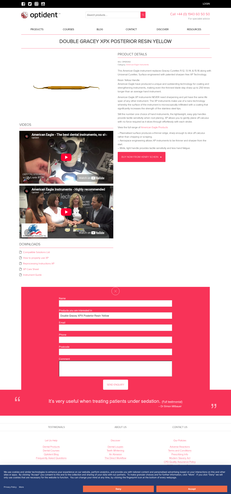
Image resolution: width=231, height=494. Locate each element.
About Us (120, 427)
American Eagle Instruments (137, 65)
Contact (131, 29)
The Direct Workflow (115, 458)
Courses (68, 29)
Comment (64, 359)
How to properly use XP (36, 258)
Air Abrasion (115, 454)
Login (206, 3)
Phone (62, 334)
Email (62, 322)
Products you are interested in (75, 310)
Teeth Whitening (115, 450)
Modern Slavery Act (179, 458)
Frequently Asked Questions (51, 458)
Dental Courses (51, 450)
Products (36, 29)
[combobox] (115, 15)
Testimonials (56, 427)
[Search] (143, 15)
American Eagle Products (154, 127)
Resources (194, 29)
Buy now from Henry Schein (140, 157)
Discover (163, 29)
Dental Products (51, 446)
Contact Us (179, 427)
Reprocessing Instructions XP (38, 263)
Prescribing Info (179, 454)
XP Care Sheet (31, 269)
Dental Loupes (115, 446)
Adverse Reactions (180, 446)
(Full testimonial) (172, 401)
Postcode (64, 347)
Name (62, 298)
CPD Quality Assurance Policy (180, 461)
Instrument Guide (32, 274)
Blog (100, 29)
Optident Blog (51, 454)
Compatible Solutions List (36, 252)
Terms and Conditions (179, 450)
